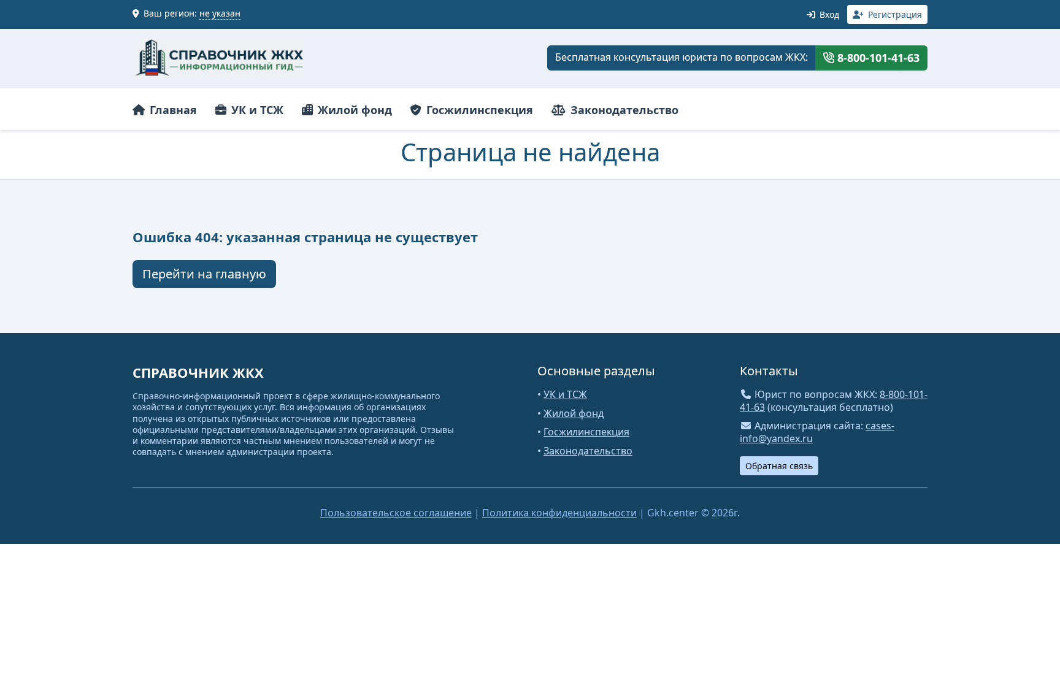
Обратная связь (779, 466)
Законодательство (622, 109)
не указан (219, 13)
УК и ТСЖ (255, 109)
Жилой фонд (353, 109)
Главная (172, 109)
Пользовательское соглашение (396, 512)
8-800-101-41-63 (877, 57)
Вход (828, 14)
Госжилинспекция (478, 109)
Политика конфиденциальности (559, 512)
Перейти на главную (204, 274)
